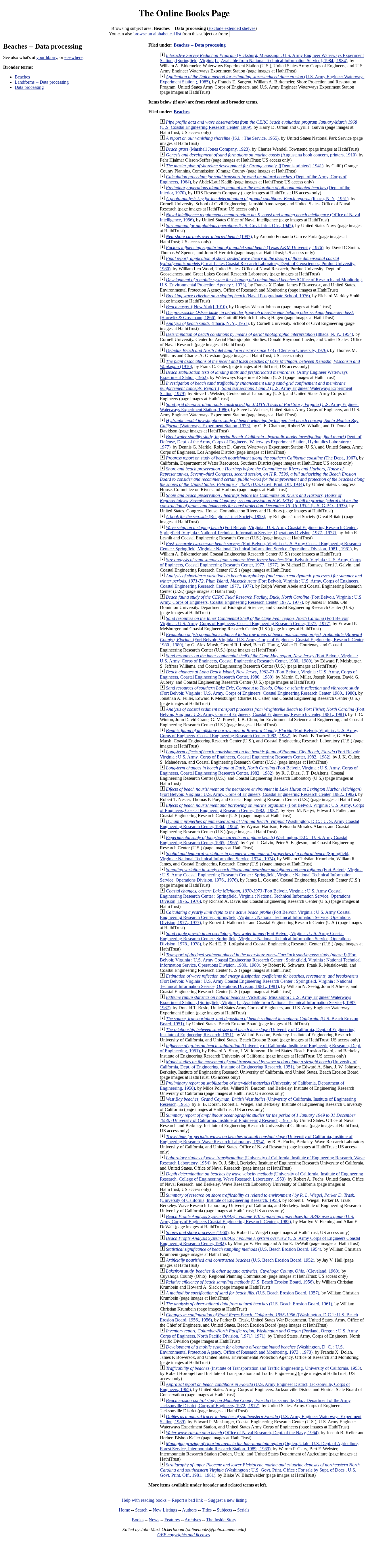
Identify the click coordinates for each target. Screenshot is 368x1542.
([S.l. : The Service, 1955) (222, 138)
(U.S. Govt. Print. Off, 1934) (262, 476)
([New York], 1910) (196, 306)
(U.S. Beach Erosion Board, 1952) (240, 1260)
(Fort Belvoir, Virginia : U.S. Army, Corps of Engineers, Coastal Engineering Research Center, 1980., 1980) (262, 639)
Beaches (22, 76)
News (154, 1519)
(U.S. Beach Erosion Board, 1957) (242, 1292)
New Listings (165, 1509)
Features (172, 1519)
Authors (189, 1509)
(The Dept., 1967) (261, 457)
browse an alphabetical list (157, 33)
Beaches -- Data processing (200, 45)
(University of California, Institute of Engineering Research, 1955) (257, 1198)
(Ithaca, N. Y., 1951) (257, 198)
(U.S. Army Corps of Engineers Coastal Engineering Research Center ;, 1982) (257, 1219)
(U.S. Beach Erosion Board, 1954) (243, 1249)
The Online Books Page (184, 13)
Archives (193, 1519)
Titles (207, 1509)
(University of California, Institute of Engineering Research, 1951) (257, 1118)
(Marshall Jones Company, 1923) (208, 149)
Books (137, 1519)
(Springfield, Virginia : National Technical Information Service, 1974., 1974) (254, 856)
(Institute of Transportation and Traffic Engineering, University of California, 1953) (263, 1368)
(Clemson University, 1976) (247, 350)
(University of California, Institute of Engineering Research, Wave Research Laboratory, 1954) (256, 1139)
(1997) (209, 236)
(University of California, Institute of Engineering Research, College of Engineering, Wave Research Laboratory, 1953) (261, 1176)
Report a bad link (187, 1500)
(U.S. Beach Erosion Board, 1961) (249, 1303)
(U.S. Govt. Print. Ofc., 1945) (229, 225)
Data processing (29, 87)
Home (124, 1509)
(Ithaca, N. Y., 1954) (259, 334)
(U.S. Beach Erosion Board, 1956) (240, 1281)
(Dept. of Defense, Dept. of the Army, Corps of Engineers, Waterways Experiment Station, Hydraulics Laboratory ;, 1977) (260, 441)
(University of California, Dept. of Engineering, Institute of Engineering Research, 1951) (258, 1064)
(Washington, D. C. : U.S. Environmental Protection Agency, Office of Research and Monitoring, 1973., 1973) (252, 1349)
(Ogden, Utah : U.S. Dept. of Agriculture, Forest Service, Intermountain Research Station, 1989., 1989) (259, 1446)
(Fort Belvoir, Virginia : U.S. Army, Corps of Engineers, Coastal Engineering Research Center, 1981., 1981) (262, 712)
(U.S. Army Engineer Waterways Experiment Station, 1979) (256, 388)
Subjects (224, 1509)
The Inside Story (221, 1519)
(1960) (197, 1232)
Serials (243, 1509)
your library (46, 57)
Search (141, 1509)
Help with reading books (144, 1500)
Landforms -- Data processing (42, 82)
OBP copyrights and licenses (183, 1534)
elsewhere (73, 57)
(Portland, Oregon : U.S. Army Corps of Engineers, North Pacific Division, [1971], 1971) (259, 1333)
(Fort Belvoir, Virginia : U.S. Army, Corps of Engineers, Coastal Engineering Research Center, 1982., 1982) (259, 733)
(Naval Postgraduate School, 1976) (238, 295)
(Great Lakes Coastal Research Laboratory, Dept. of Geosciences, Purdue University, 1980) (257, 263)
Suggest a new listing (227, 1500)
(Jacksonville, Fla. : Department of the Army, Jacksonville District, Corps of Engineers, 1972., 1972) (256, 1403)
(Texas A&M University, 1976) (244, 247)
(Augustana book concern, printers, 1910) (261, 154)
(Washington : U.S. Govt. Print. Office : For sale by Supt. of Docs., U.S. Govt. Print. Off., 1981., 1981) (260, 1470)
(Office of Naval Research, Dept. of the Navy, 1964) (242, 1432)
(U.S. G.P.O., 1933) (259, 500)
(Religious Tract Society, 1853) (215, 516)
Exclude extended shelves (231, 28)
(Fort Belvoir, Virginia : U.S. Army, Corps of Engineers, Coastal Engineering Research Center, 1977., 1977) (260, 562)
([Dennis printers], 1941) (244, 165)
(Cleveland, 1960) (252, 1271)
